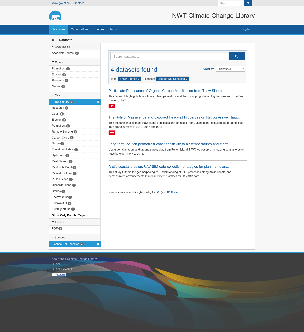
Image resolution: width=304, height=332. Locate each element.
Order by (208, 69)
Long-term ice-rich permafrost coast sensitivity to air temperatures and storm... (170, 143)
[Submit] (248, 3)
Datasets (65, 39)
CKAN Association (63, 269)
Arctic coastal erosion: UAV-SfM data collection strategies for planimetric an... (169, 166)
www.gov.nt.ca (61, 3)
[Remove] (138, 79)
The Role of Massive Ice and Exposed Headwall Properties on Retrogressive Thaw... (174, 117)
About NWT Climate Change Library (74, 259)
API (158, 192)
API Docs (172, 192)
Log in (246, 29)
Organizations (79, 29)
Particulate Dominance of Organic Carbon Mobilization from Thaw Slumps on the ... (174, 90)
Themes (99, 29)
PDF (112, 105)
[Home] (53, 39)
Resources (58, 29)
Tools (113, 29)
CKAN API (58, 264)
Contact (79, 3)
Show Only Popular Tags (68, 215)
